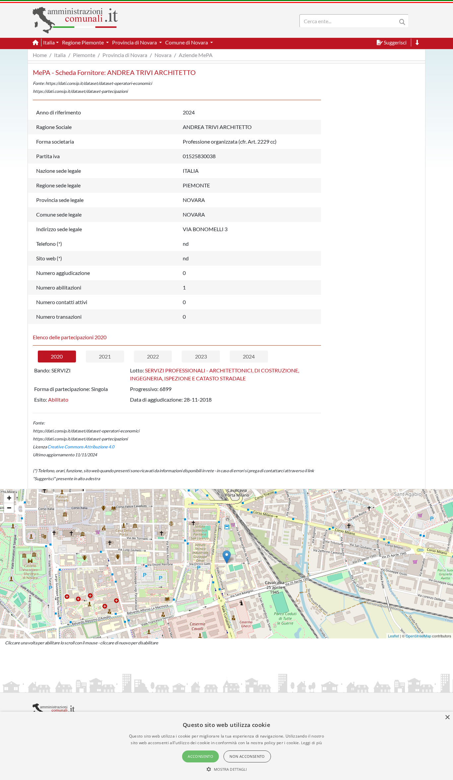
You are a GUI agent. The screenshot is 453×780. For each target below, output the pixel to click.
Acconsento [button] (200, 756)
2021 (105, 356)
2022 (153, 356)
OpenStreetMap (418, 635)
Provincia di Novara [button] (135, 42)
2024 (249, 356)
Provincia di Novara (124, 55)
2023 (201, 356)
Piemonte (84, 55)
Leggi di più (311, 742)
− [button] (9, 508)
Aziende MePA (196, 55)
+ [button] (9, 498)
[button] (226, 769)
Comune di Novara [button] (187, 42)
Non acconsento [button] (247, 756)
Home (40, 55)
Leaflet (393, 635)
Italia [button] (49, 42)
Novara (163, 55)
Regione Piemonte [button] (83, 42)
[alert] (226, 746)
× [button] (447, 717)
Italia (60, 55)
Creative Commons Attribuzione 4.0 (80, 446)
